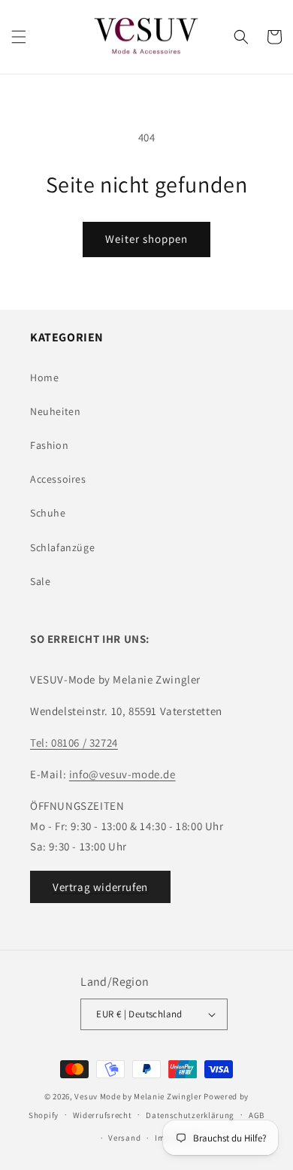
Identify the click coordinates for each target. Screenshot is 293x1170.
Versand (124, 1137)
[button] (18, 36)
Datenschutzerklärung (190, 1115)
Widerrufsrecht (102, 1115)
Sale (40, 581)
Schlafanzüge (62, 547)
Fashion (49, 445)
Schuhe (48, 513)
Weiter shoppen (146, 239)
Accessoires (58, 479)
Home (44, 377)
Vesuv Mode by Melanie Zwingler (137, 1096)
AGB (256, 1115)
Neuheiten (55, 411)
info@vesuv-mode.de (122, 774)
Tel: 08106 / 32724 (74, 742)
